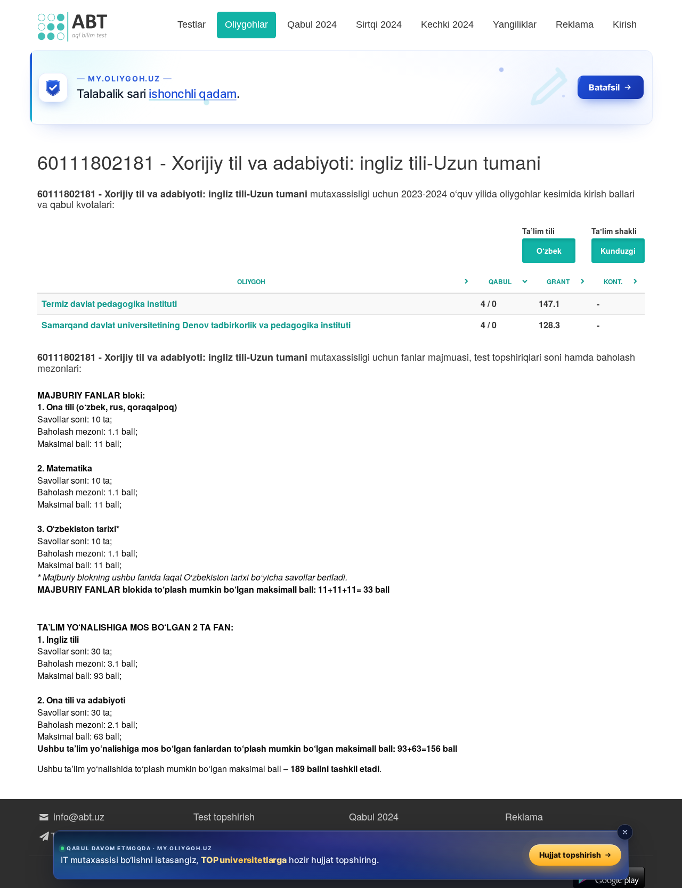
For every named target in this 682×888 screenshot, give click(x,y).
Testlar (191, 24)
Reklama (575, 24)
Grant (558, 281)
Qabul (500, 281)
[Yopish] (625, 832)
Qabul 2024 (312, 24)
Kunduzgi (618, 250)
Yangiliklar (515, 24)
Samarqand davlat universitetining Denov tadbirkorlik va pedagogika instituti (196, 325)
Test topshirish (224, 816)
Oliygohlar (246, 24)
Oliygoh (251, 281)
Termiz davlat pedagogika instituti (109, 303)
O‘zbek (549, 250)
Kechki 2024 (447, 24)
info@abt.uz (77, 816)
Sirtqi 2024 (379, 24)
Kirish (625, 24)
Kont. (613, 281)
